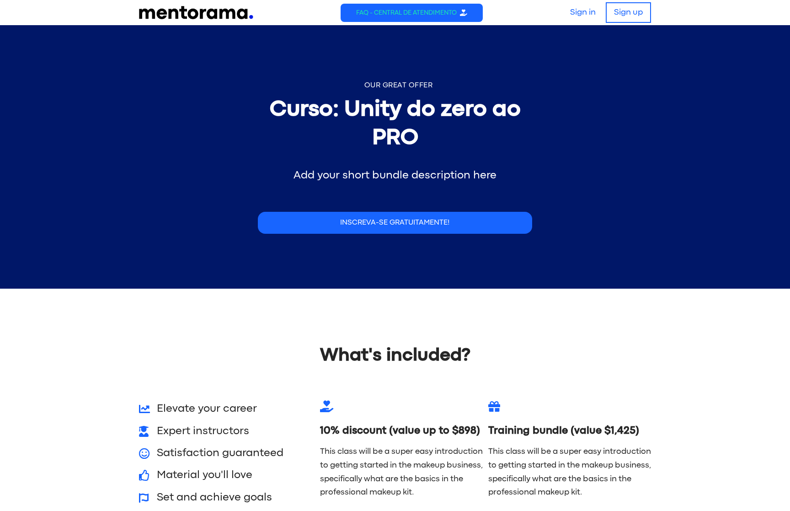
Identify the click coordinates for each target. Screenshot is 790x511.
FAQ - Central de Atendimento (406, 13)
